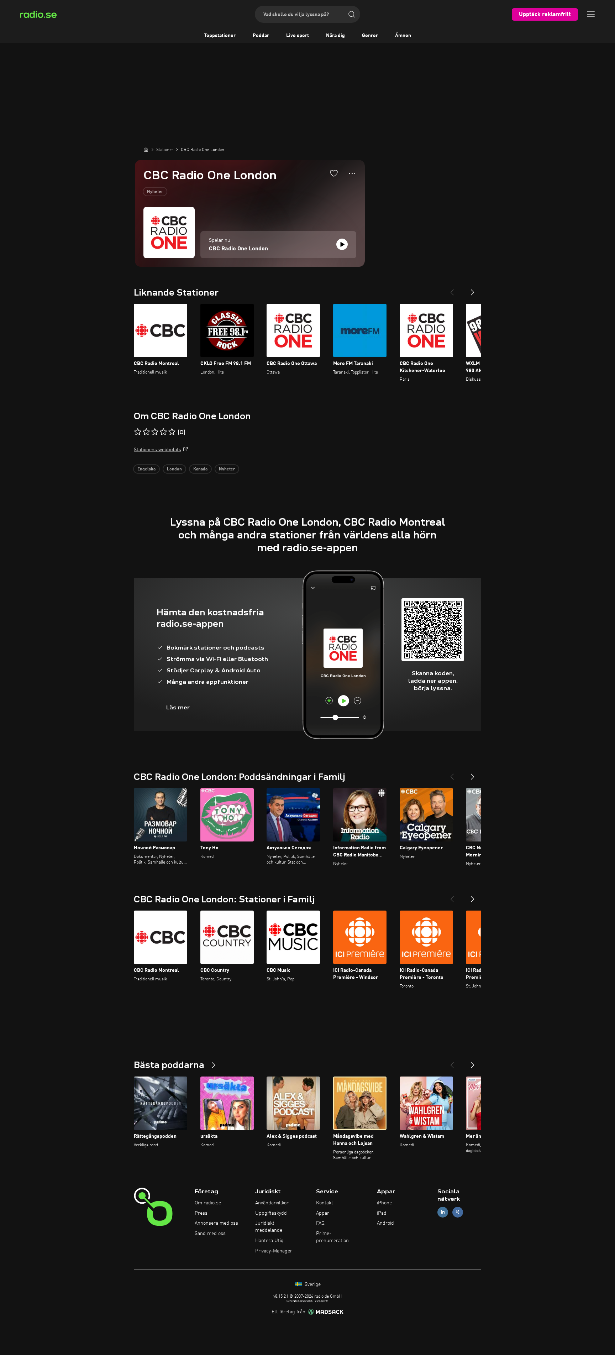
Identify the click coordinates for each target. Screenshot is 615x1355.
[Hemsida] (146, 149)
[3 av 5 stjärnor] (155, 432)
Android (385, 1223)
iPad (382, 1213)
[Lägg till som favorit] (334, 173)
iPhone (384, 1202)
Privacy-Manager (273, 1251)
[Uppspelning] (342, 244)
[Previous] (452, 289)
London (174, 469)
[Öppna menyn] (591, 14)
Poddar (261, 35)
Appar (322, 1213)
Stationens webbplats (157, 449)
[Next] (472, 289)
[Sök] (351, 14)
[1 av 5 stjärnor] (137, 432)
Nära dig (335, 35)
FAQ (320, 1223)
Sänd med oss (210, 1233)
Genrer (370, 35)
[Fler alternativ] (352, 173)
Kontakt (324, 1202)
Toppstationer (220, 35)
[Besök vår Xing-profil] (458, 1212)
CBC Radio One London (238, 249)
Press (201, 1213)
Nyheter (155, 192)
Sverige (312, 1284)
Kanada (200, 469)
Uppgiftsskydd (271, 1213)
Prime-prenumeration (332, 1237)
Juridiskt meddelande (268, 1227)
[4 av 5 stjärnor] (163, 432)
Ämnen (403, 35)
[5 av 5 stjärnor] (172, 432)
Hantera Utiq (269, 1240)
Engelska (146, 469)
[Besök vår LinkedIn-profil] (443, 1212)
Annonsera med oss (216, 1223)
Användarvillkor (272, 1202)
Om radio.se (208, 1202)
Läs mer (178, 707)
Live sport (297, 35)
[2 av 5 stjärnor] (146, 432)
